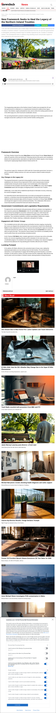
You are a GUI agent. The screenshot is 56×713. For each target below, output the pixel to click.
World (17, 8)
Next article (49, 291)
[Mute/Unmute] (20, 270)
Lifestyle (22, 8)
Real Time (5, 10)
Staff (14, 277)
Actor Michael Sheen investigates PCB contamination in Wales (23, 596)
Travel (52, 8)
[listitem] (28, 645)
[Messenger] (51, 25)
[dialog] (28, 665)
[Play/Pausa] (18, 270)
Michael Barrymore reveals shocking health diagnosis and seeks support (26, 482)
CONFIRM (17, 705)
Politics (3, 8)
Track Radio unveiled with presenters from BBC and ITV (20, 407)
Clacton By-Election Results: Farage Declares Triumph (20, 520)
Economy (12, 8)
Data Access (28, 710)
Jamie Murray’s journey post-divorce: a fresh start (18, 445)
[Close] (53, 620)
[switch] (46, 648)
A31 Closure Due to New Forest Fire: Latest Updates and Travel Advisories (27, 329)
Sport (38, 8)
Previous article (8, 291)
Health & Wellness (45, 8)
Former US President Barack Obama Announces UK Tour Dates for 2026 (26, 558)
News (24, 4)
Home (2, 14)
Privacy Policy (36, 710)
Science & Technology (31, 8)
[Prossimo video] (29, 270)
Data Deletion (20, 710)
